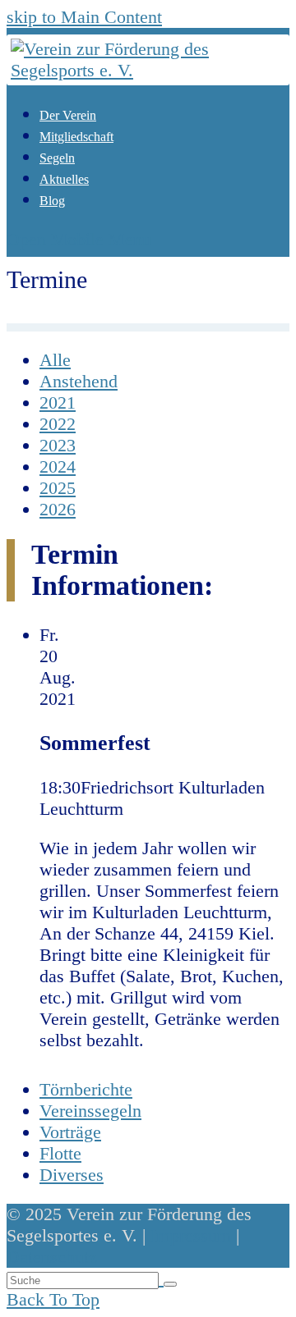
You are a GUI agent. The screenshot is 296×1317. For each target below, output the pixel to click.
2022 (57, 424)
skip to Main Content (84, 17)
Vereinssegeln (90, 1110)
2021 (57, 402)
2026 (57, 509)
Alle (55, 360)
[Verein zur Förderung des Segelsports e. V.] (148, 70)
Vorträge (70, 1132)
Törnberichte (85, 1089)
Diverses (71, 1174)
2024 (57, 466)
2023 (57, 445)
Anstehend (78, 381)
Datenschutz (52, 1256)
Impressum (190, 1235)
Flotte (60, 1153)
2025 (57, 488)
